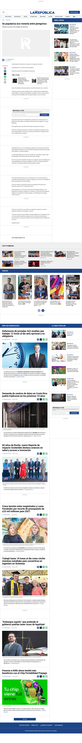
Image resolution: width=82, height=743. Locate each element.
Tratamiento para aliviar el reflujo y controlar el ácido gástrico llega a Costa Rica (73, 359)
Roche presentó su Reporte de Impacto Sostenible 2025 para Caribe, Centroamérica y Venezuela (8, 303)
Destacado (73, 52)
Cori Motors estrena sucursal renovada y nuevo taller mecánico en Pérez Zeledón (75, 71)
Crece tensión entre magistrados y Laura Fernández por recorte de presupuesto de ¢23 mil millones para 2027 (23, 509)
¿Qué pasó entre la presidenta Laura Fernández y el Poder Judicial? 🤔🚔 (71, 303)
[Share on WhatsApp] (5, 77)
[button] (74, 12)
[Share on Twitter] (5, 74)
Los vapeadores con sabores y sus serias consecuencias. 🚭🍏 (55, 302)
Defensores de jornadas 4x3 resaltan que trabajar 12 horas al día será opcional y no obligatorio (23, 333)
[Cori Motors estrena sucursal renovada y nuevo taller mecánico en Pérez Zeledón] (61, 71)
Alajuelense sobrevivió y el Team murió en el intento (46, 263)
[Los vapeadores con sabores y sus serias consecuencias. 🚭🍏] (57, 287)
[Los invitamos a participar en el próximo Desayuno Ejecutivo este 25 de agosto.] (41, 287)
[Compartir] (5, 82)
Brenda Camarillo (7, 399)
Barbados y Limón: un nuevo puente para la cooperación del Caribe (73, 370)
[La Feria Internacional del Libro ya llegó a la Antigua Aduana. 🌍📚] (25, 287)
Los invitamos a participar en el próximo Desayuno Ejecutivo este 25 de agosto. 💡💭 (40, 303)
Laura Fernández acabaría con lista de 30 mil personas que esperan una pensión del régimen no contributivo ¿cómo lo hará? (73, 385)
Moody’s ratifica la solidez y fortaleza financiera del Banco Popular (72, 398)
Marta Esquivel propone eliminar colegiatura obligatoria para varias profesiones (23, 80)
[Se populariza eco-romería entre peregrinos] (26, 43)
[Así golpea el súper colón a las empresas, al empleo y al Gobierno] (59, 346)
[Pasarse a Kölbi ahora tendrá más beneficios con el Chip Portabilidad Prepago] (24, 692)
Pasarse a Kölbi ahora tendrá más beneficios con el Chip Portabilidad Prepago (24, 671)
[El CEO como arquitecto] (59, 334)
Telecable (34, 432)
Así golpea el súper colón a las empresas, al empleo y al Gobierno (73, 347)
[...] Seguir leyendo (20, 376)
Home (3, 19)
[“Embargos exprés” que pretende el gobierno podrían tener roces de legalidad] (24, 643)
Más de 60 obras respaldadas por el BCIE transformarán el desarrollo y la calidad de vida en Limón (73, 254)
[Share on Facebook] (5, 71)
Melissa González (7, 453)
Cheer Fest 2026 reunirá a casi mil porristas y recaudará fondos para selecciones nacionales (46, 253)
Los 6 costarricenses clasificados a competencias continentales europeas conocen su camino (20, 254)
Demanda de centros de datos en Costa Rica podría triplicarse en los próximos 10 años (24, 394)
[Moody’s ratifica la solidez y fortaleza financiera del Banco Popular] (59, 398)
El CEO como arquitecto (70, 334)
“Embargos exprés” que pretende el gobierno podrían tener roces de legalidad (23, 623)
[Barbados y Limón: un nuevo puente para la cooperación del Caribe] (59, 370)
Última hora (70, 378)
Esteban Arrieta (10, 59)
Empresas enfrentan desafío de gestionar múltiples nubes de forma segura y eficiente (74, 30)
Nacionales (8, 19)
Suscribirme (44, 114)
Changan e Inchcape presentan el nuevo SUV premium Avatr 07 (20, 263)
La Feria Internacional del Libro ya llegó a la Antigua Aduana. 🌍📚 (24, 302)
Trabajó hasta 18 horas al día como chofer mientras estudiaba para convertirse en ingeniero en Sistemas (23, 561)
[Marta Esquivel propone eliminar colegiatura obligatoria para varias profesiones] (15, 81)
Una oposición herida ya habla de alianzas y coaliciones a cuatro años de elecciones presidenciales (75, 43)
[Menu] (4, 12)
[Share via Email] (5, 79)
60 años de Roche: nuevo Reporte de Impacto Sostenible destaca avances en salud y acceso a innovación (22, 448)
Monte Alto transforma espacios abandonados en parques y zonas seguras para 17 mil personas (43, 80)
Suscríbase (59, 725)
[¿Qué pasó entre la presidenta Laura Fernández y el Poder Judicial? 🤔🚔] (73, 287)
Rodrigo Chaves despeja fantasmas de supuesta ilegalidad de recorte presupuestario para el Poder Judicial (75, 58)
